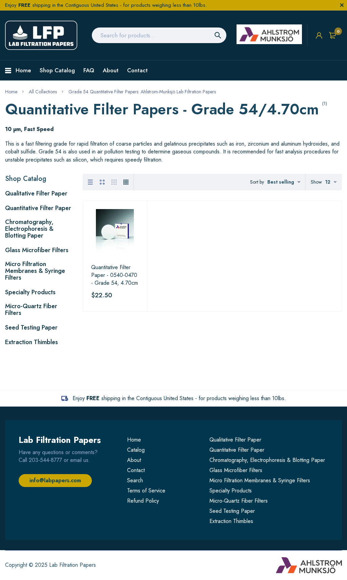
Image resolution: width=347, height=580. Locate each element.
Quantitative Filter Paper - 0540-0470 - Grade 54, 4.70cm (114, 275)
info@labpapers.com (55, 480)
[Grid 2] (102, 182)
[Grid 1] (90, 182)
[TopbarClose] (342, 5)
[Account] (319, 35)
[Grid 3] (114, 182)
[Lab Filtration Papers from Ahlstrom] (41, 35)
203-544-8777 (45, 460)
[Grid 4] (125, 182)
